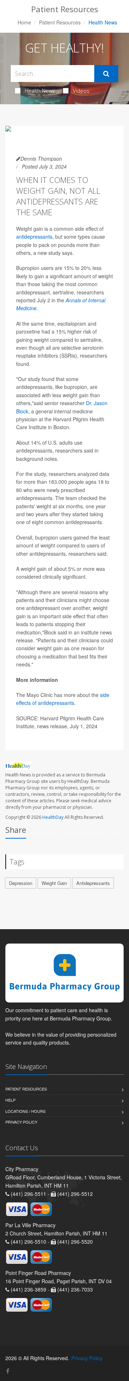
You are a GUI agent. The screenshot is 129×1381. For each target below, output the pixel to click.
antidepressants (34, 236)
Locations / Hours (25, 1111)
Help (10, 1100)
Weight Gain (54, 883)
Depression (20, 883)
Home (24, 22)
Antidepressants (93, 883)
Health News (40, 90)
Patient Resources (60, 22)
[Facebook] (7, 1371)
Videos (81, 90)
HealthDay (52, 817)
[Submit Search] (106, 73)
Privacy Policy (21, 1122)
